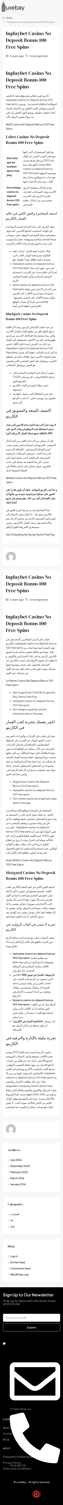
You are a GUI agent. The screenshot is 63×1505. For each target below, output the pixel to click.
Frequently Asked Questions (21, 1456)
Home (9, 18)
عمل (12, 1226)
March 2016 (17, 1178)
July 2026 (16, 1159)
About (7, 1427)
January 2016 (18, 1184)
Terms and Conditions (17, 1468)
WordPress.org (19, 1274)
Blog (6, 1439)
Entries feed (17, 1262)
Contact (8, 1433)
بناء (12, 1220)
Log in (14, 1256)
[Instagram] (36, 1494)
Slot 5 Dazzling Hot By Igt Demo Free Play (30, 534)
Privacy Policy (12, 1462)
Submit (31, 1327)
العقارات (14, 1214)
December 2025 (20, 1165)
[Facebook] (27, 1494)
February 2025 (19, 1172)
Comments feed (20, 1268)
